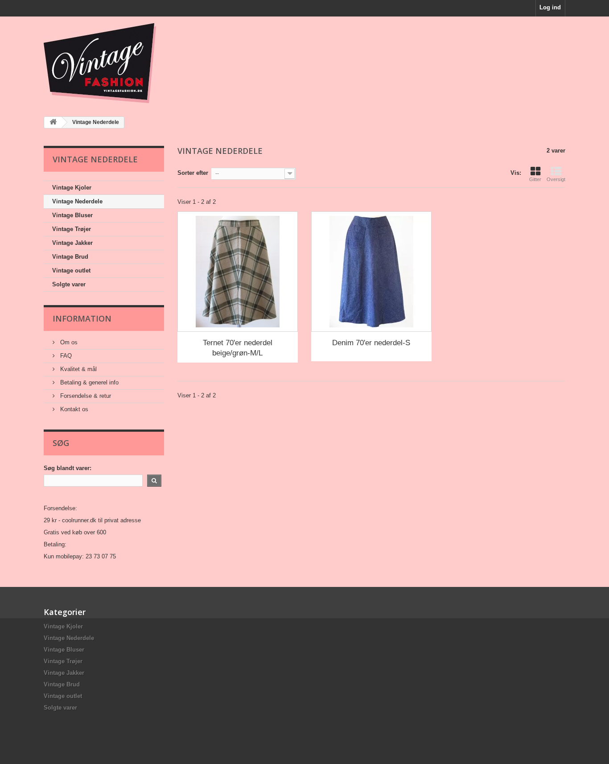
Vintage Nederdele (77, 201)
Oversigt (556, 179)
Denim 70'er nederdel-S (371, 343)
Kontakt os (73, 409)
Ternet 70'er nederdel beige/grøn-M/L (237, 348)
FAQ (65, 355)
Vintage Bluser (72, 215)
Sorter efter (192, 172)
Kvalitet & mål (77, 369)
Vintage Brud (70, 256)
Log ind (550, 7)
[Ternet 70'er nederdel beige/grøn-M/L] (237, 271)
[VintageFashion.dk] (126, 63)
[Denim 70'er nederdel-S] (371, 271)
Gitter (535, 179)
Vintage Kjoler (71, 187)
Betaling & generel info (88, 382)
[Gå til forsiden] (53, 122)
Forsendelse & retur (84, 395)
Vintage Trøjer (71, 229)
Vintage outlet (71, 270)
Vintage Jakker (72, 243)
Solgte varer (69, 284)
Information (82, 318)
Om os (68, 342)
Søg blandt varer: (67, 468)
